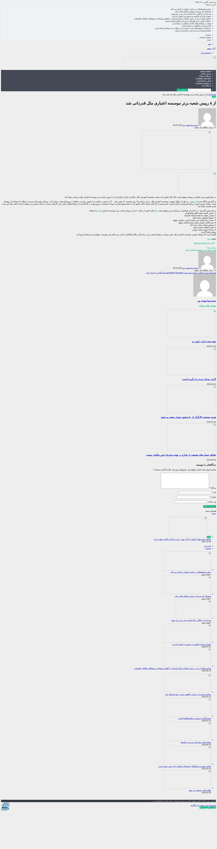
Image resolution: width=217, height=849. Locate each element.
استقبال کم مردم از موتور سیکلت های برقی (192, 11)
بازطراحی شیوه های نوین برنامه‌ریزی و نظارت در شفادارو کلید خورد (183, 28)
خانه (214, 94)
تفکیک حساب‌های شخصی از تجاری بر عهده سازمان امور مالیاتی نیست (181, 455)
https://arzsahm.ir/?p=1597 (204, 243)
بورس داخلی (206, 73)
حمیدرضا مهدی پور (190, 125)
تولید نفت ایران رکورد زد (204, 341)
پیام (209, 239)
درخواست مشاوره (203, 83)
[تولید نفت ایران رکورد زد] (191, 336)
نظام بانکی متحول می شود (200, 790)
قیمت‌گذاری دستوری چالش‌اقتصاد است (194, 718)
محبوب (208, 548)
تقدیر (214, 250)
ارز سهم (193, 201)
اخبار (210, 94)
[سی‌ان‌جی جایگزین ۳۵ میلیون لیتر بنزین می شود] (193, 618)
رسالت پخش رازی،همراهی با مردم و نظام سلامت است (188, 21)
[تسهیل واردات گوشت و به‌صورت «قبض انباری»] (187, 642)
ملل (99, 211)
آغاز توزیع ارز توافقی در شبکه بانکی (196, 26)
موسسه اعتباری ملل (193, 250)
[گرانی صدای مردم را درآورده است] (191, 374)
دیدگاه (212, 488)
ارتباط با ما (206, 85)
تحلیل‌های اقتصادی (203, 78)
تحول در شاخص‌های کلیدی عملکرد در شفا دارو (191, 23)
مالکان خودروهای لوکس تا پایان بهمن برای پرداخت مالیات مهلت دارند (182, 539)
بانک (156, 211)
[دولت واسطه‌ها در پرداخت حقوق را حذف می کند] (187, 570)
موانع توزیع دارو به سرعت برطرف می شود (193, 30)
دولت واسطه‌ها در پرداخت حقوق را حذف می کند (191, 9)
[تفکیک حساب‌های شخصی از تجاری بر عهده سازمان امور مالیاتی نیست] (191, 450)
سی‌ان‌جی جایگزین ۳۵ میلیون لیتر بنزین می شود (191, 14)
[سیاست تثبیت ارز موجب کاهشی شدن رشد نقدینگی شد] (187, 692)
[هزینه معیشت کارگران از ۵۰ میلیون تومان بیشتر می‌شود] (191, 412)
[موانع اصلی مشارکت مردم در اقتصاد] (187, 740)
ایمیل (213, 497)
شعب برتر (207, 250)
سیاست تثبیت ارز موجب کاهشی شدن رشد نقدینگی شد (188, 694)
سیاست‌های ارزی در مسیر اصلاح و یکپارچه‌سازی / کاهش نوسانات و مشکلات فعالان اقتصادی (172, 18)
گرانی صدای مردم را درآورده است (199, 379)
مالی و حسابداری (204, 81)
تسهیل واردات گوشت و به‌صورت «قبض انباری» (191, 16)
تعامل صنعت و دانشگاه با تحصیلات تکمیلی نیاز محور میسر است (184, 766)
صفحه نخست (205, 71)
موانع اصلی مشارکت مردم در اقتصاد (195, 742)
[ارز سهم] (211, 48)
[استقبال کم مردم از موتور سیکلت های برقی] (187, 594)
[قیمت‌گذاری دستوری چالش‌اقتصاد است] (187, 716)
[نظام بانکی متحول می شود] (187, 788)
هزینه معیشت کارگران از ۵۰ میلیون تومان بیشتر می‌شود (188, 417)
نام (214, 492)
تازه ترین (207, 546)
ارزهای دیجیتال (205, 76)
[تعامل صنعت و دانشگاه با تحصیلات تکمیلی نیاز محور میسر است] (187, 764)
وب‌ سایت (212, 502)
